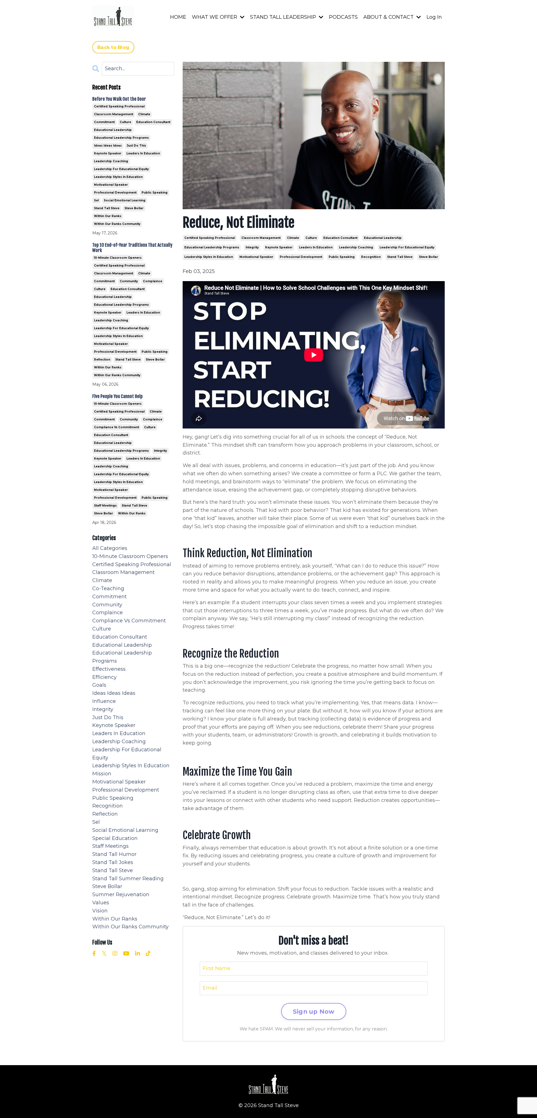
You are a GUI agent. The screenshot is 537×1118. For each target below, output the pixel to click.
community (129, 281)
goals (99, 685)
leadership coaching (356, 247)
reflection (102, 359)
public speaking (342, 257)
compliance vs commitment (116, 427)
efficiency (104, 677)
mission (101, 774)
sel (96, 200)
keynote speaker (279, 247)
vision (100, 911)
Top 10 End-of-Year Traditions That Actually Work (132, 248)
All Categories (109, 548)
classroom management (261, 238)
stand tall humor (114, 854)
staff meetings (105, 505)
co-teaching (108, 588)
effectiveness (109, 669)
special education (115, 838)
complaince (152, 281)
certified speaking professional (209, 238)
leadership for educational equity (407, 247)
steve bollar (428, 257)
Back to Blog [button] (113, 47)
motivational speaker (256, 257)
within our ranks (107, 216)
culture (311, 238)
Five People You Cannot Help (117, 396)
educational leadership (383, 238)
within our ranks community (117, 224)
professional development (301, 257)
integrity (252, 247)
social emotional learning (124, 200)
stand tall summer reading (128, 878)
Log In (434, 17)
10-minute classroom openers (118, 258)
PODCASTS (343, 17)
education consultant (340, 238)
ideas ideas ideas (108, 145)
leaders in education (316, 247)
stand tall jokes (112, 862)
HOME (178, 17)
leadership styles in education (208, 257)
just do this (136, 145)
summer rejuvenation (120, 894)
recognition (371, 257)
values (100, 903)
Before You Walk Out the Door (119, 99)
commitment (104, 122)
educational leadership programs (211, 247)
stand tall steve (400, 257)
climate (293, 238)
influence (104, 701)
